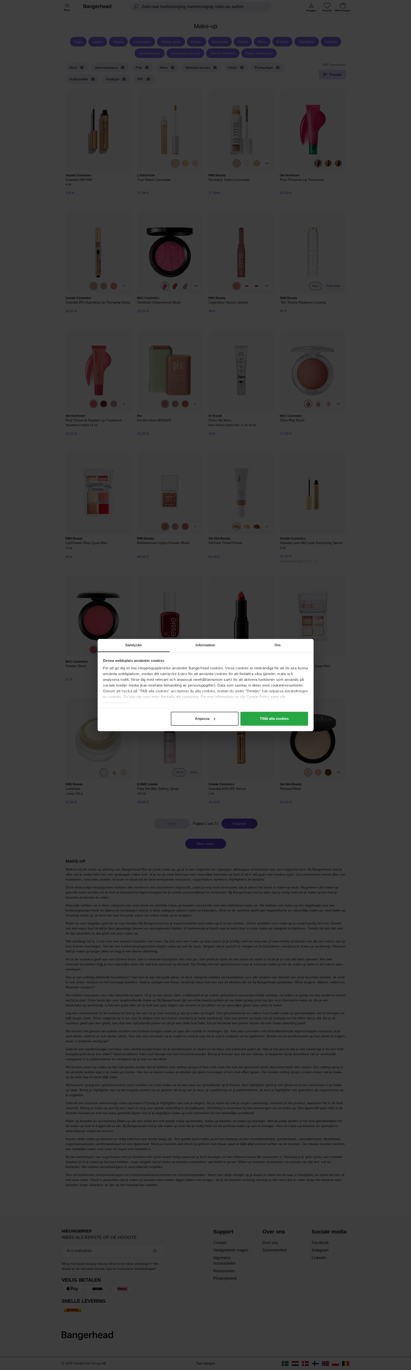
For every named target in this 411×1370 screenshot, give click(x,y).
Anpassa (202, 719)
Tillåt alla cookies (274, 719)
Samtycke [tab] (133, 645)
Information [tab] (205, 645)
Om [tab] (277, 645)
